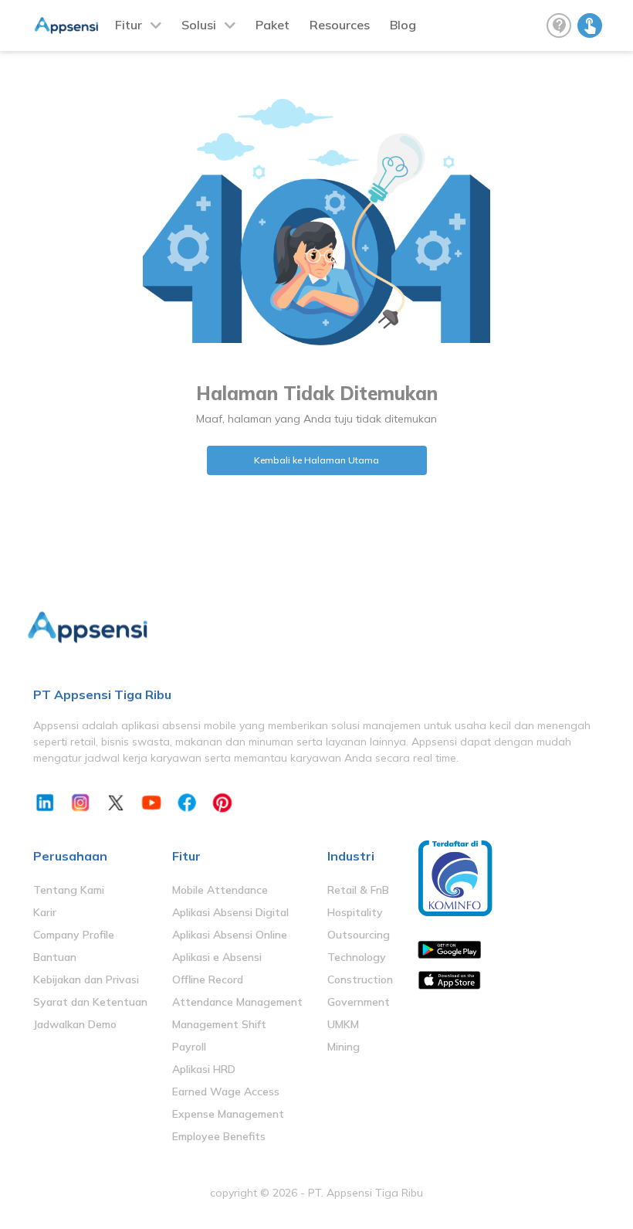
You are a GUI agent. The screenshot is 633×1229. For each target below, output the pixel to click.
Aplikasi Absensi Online (229, 935)
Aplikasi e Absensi (217, 957)
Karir (44, 912)
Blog (403, 24)
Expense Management (228, 1114)
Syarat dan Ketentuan (90, 1002)
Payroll (189, 1047)
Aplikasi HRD (203, 1069)
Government (358, 1002)
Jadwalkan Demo (75, 1024)
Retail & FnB (358, 890)
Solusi (198, 24)
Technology (356, 957)
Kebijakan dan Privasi (86, 979)
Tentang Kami (68, 890)
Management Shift (219, 1024)
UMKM (343, 1024)
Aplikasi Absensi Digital (230, 912)
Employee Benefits (219, 1136)
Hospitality (355, 912)
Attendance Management (237, 1002)
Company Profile (73, 935)
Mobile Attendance (220, 890)
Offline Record (207, 979)
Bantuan (54, 957)
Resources (340, 24)
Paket (272, 24)
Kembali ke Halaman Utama (316, 460)
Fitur (128, 24)
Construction (360, 979)
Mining (343, 1047)
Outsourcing (358, 935)
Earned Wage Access (225, 1091)
